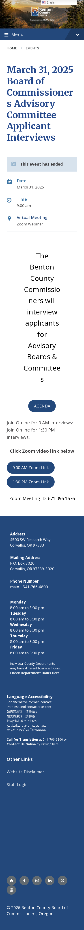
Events (32, 48)
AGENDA (42, 406)
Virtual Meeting (32, 217)
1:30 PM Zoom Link (31, 481)
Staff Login (17, 784)
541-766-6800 (53, 739)
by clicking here (33, 744)
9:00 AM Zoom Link (31, 467)
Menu (17, 34)
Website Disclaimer (25, 771)
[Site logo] (42, 13)
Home (12, 48)
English (51, 2)
